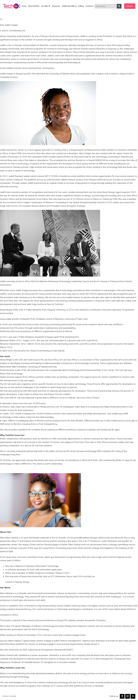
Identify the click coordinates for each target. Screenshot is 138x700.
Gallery (81, 6)
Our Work (44, 6)
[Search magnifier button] (119, 6)
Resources (56, 6)
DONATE (129, 6)
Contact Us (89, 6)
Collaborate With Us (69, 6)
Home (24, 6)
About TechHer (33, 6)
